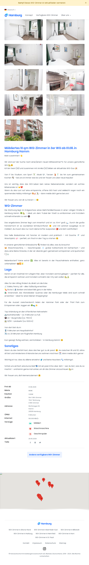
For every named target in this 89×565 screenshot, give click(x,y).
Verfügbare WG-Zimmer (47, 15)
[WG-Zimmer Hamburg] (13, 15)
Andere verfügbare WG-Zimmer (44, 454)
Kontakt (26, 543)
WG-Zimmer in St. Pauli (44, 537)
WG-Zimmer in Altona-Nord (20, 530)
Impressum (37, 543)
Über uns (65, 15)
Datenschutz (50, 543)
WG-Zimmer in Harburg (23, 533)
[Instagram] (44, 549)
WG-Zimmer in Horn (66, 533)
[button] (10, 10)
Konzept (29, 15)
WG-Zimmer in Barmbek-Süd (45, 530)
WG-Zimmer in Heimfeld (45, 533)
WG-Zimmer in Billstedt (70, 530)
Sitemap (62, 543)
